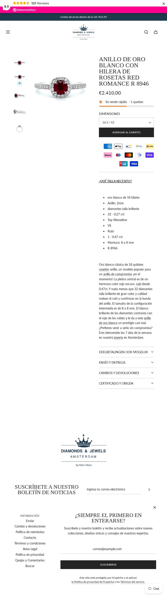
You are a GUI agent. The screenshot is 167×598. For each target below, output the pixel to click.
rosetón (104, 269)
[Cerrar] (154, 507)
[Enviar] (149, 489)
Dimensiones (109, 114)
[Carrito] (155, 32)
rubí (138, 284)
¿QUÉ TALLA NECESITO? (115, 181)
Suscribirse (108, 564)
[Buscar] (146, 32)
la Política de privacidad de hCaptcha (93, 581)
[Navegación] (8, 32)
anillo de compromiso (117, 274)
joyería (118, 337)
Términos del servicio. (132, 581)
